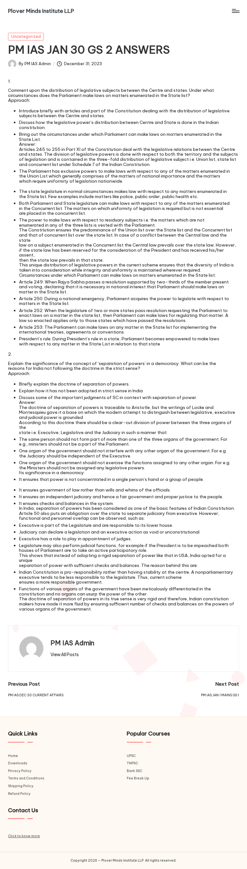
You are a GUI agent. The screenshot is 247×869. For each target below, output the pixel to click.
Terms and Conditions (26, 778)
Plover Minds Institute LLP (41, 11)
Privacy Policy (20, 771)
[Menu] (235, 11)
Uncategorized (26, 36)
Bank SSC (134, 771)
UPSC (131, 756)
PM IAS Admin (72, 643)
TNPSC (132, 763)
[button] (64, 654)
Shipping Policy (20, 786)
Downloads (17, 763)
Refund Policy (19, 794)
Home (13, 756)
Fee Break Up (138, 778)
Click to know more (24, 836)
